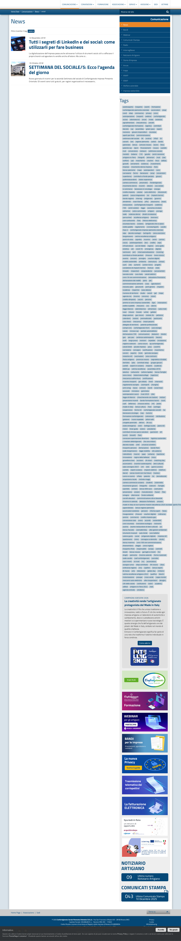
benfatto (126, 362)
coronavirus (139, 113)
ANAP (125, 75)
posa (149, 347)
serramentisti (160, 271)
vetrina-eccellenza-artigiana (145, 236)
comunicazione (144, 334)
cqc (132, 129)
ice (148, 195)
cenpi (152, 173)
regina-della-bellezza (141, 457)
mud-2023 (145, 394)
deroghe (162, 580)
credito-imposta (129, 192)
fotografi (141, 157)
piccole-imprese (140, 347)
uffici (146, 202)
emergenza (149, 249)
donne (153, 306)
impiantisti (135, 271)
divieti (125, 552)
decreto (125, 129)
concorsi (134, 258)
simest (161, 261)
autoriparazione (128, 116)
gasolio (147, 154)
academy (158, 583)
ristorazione (162, 302)
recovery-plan (128, 287)
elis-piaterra (156, 451)
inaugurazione (128, 514)
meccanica (137, 321)
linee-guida (134, 429)
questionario (127, 539)
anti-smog (127, 388)
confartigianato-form (141, 328)
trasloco (156, 473)
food (149, 407)
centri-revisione (158, 154)
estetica (126, 249)
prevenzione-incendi (130, 400)
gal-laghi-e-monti (148, 552)
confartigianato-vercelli (152, 410)
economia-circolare (154, 208)
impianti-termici (157, 195)
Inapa (125, 70)
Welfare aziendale (130, 85)
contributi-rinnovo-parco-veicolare (135, 432)
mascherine (140, 160)
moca (154, 457)
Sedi (156, 4)
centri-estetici (133, 208)
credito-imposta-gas (148, 517)
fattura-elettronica (149, 220)
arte (133, 571)
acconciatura (151, 561)
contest (134, 489)
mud (158, 157)
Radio (125, 45)
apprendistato (128, 508)
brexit (164, 202)
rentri (155, 239)
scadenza (126, 290)
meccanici (140, 306)
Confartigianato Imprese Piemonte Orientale (20, 4)
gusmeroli (154, 432)
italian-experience (145, 179)
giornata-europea (151, 353)
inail (124, 151)
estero (142, 429)
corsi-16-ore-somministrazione (134, 277)
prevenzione (127, 492)
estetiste (159, 119)
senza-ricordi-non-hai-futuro (140, 473)
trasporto (138, 107)
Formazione (103, 4)
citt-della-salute (129, 583)
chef (137, 445)
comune (142, 388)
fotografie (143, 486)
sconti (125, 435)
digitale (158, 249)
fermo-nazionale (160, 555)
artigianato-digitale (148, 536)
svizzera (140, 224)
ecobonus (144, 164)
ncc (143, 561)
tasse (135, 388)
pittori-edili (150, 419)
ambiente (142, 261)
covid (125, 113)
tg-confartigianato (156, 344)
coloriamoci (150, 416)
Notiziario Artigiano (131, 55)
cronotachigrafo (152, 227)
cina (140, 568)
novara (155, 148)
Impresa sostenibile (131, 90)
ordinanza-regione (129, 568)
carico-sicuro (142, 344)
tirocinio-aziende (145, 555)
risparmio (135, 290)
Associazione (118, 4)
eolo (147, 467)
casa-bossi (127, 321)
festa (164, 511)
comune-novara (145, 145)
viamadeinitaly (141, 530)
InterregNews (129, 50)
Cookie (151, 922)
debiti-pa (126, 369)
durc (146, 242)
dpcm (136, 148)
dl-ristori (149, 460)
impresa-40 (162, 536)
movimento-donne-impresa (141, 167)
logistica (148, 126)
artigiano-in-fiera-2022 (138, 587)
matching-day (159, 460)
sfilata (139, 476)
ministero (135, 391)
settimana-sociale (155, 151)
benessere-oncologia (130, 413)
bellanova (132, 404)
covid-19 (139, 249)
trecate (138, 312)
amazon (160, 501)
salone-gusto (128, 536)
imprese (126, 167)
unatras (148, 138)
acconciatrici (127, 463)
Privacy (151, 919)
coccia (125, 242)
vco (147, 306)
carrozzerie (127, 173)
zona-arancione (159, 233)
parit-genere (150, 287)
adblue (125, 587)
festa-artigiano (128, 359)
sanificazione (147, 350)
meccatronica (141, 123)
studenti (149, 482)
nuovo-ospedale (137, 419)
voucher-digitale (150, 514)
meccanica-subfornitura (131, 378)
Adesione (144, 4)
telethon (162, 470)
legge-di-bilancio (129, 397)
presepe (139, 577)
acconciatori (155, 110)
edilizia (163, 160)
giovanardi (139, 287)
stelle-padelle (128, 227)
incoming (159, 252)
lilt (142, 138)
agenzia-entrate (129, 590)
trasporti (140, 116)
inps (142, 413)
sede (124, 214)
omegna (126, 495)
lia (164, 410)
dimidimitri (127, 202)
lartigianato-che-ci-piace (155, 224)
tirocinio (137, 296)
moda (151, 119)
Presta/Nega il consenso (17, 936)
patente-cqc (127, 148)
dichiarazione (143, 448)
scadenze (158, 366)
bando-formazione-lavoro (149, 400)
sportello (126, 489)
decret (125, 473)
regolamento (139, 227)
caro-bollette (154, 533)
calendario (126, 318)
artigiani (151, 211)
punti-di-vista (128, 239)
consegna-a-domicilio (149, 539)
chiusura (149, 255)
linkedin (126, 271)
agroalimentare (128, 123)
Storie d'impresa (130, 60)
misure (131, 312)
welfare (126, 160)
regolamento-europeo (131, 385)
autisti (153, 142)
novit (163, 400)
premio (125, 517)
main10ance (137, 202)
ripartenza (160, 454)
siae (163, 157)
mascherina (159, 350)
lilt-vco (149, 423)
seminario (126, 252)
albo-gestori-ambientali (157, 530)
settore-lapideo (146, 372)
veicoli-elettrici (150, 274)
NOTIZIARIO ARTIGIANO (133, 865)
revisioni (143, 340)
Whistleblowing (151, 924)
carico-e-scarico (129, 476)
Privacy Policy (122, 934)
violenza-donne (134, 214)
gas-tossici (140, 315)
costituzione (141, 583)
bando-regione (128, 198)
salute (125, 331)
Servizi (132, 4)
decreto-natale (128, 445)
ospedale (152, 340)
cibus (162, 565)
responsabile (141, 549)
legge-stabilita (144, 451)
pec (150, 280)
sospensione (127, 410)
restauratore (127, 205)
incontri (142, 186)
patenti (125, 195)
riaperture (154, 375)
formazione (156, 107)
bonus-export (157, 568)
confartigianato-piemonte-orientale (136, 110)
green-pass (150, 129)
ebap (131, 113)
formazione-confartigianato (133, 416)
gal (155, 293)
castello (163, 148)
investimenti (155, 164)
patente (147, 476)
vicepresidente (146, 271)
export (159, 129)
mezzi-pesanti (148, 321)
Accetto (161, 930)
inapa (139, 170)
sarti (124, 265)
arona (140, 520)
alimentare (152, 309)
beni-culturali (158, 463)
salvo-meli (162, 309)
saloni (150, 583)
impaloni (160, 287)
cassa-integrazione (138, 195)
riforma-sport (155, 511)
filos (163, 492)
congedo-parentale (130, 423)
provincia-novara (142, 359)
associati (126, 391)
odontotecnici (135, 119)
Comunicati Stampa (131, 39)
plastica (126, 372)
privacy (148, 113)
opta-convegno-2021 (131, 467)
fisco (157, 160)
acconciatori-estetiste (131, 511)
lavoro (156, 145)
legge (143, 208)
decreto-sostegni (134, 233)
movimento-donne (130, 186)
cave (124, 312)
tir (161, 138)
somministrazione (143, 135)
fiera (162, 145)
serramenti (135, 164)
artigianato (148, 198)
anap (164, 110)
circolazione (161, 340)
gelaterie (126, 419)
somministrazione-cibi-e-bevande (149, 498)
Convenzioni (87, 4)
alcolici (161, 539)
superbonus (127, 176)
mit (153, 404)
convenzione (133, 151)
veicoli (149, 293)
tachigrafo (147, 233)
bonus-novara (135, 552)
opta (133, 362)
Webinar (126, 34)
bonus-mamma (128, 542)
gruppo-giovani (156, 362)
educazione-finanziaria (157, 277)
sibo (152, 394)
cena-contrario (151, 356)
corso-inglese (148, 546)
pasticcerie (158, 318)
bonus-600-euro (146, 489)
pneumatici (144, 182)
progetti (158, 265)
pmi (134, 252)
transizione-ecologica (144, 523)
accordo (147, 520)
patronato (126, 145)
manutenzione (147, 492)
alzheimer (126, 211)
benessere (144, 173)
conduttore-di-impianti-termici (134, 268)
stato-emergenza (129, 426)
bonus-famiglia (160, 372)
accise (125, 119)
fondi (151, 381)
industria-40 (127, 356)
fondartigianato (155, 182)
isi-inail (136, 561)
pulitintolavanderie (129, 179)
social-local (158, 388)
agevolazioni (155, 284)
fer (159, 552)
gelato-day (151, 571)
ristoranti (157, 523)
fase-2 (125, 230)
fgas (153, 302)
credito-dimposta (129, 299)
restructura (152, 261)
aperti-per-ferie (128, 135)
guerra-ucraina (157, 467)
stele (157, 268)
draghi (125, 555)
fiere (139, 435)
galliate (153, 312)
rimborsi (161, 571)
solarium (152, 486)
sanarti (125, 142)
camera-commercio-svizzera (133, 482)
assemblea (140, 129)
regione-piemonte (142, 142)
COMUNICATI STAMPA (143, 887)
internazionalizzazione (146, 252)
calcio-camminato (139, 211)
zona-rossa (127, 375)
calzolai (139, 192)
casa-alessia (146, 290)
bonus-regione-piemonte (145, 508)
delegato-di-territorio (130, 325)
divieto (163, 334)
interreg (139, 198)
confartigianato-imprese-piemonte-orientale (146, 230)
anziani (137, 492)
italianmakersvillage (141, 375)
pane (145, 280)
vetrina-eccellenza (138, 369)
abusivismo (155, 202)
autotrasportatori (136, 242)
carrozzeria (127, 350)
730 (124, 208)
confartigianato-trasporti (144, 205)
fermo (135, 173)
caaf (124, 404)
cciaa (147, 284)
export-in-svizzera (137, 366)
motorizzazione (128, 577)
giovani (158, 176)
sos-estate (159, 186)
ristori (125, 429)
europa (150, 549)
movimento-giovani (130, 486)
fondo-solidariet (147, 495)
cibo (130, 265)
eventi (147, 107)
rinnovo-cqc (134, 331)
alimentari (150, 157)
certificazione (147, 378)
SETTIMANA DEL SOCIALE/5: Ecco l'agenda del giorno (72, 69)
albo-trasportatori (150, 580)
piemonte (133, 555)
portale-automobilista (149, 331)
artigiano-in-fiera (129, 157)
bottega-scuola (149, 426)
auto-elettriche (150, 192)
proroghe (142, 258)
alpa (124, 233)
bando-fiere (155, 448)
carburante (135, 372)
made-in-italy (128, 407)
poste (159, 404)
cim (142, 467)
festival (150, 268)
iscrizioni (140, 460)
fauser (157, 492)
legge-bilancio (128, 309)
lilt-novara (154, 565)
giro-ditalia (142, 381)
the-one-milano (149, 441)
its (153, 476)
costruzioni (158, 489)
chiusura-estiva (143, 404)
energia (157, 189)
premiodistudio (146, 318)
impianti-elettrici (150, 470)
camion (161, 239)
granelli (125, 164)
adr (132, 249)
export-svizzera (136, 470)
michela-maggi (144, 479)
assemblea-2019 (154, 369)
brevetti (133, 435)
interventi (158, 381)
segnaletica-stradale (158, 359)
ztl (161, 432)
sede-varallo (127, 558)
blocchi (161, 574)
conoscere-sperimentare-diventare (136, 438)
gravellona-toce (128, 460)
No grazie (174, 930)
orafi (124, 340)
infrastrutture (128, 246)
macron (137, 454)
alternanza (135, 495)
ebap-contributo (142, 565)
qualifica (153, 574)
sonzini (125, 353)
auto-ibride (143, 533)
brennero (154, 217)
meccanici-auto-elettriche (132, 580)
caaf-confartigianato (141, 558)
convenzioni (161, 173)
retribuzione (160, 416)
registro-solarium (129, 344)
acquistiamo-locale (130, 479)
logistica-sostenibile (158, 438)
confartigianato (159, 116)
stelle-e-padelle (128, 306)
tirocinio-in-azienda (130, 501)
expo (159, 242)
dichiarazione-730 (129, 334)
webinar (148, 116)
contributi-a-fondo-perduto (144, 176)
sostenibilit (157, 520)
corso (156, 113)
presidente (151, 429)
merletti (126, 154)
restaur (162, 397)
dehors (141, 423)
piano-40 (161, 426)
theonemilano (128, 546)
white (146, 312)
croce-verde (149, 577)
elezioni (150, 186)
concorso (145, 296)
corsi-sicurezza (128, 523)
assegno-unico (128, 565)
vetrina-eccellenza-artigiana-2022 (135, 574)
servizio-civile (128, 274)
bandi (150, 388)
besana (158, 337)
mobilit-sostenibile (130, 261)
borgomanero (128, 236)
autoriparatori (149, 170)
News (37, 11)
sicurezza (152, 132)
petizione (159, 315)
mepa (161, 293)
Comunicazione (69, 4)
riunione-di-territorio (130, 293)
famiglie (161, 486)
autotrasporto (128, 107)
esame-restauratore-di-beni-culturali (144, 527)
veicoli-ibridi (127, 347)
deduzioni (155, 334)
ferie (155, 167)
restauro (143, 151)
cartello (125, 470)
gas (124, 337)
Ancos (125, 65)
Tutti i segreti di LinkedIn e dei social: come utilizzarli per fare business (72, 44)
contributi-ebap (142, 362)
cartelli (125, 366)
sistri (140, 426)
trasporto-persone (129, 448)
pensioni (144, 511)
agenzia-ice (127, 296)
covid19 (157, 347)
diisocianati (162, 192)
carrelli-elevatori (129, 498)
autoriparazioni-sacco (131, 394)
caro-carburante (129, 220)
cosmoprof (145, 385)
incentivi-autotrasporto (142, 463)
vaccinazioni (139, 356)
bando (160, 142)
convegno (136, 350)
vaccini (140, 299)
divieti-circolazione (149, 214)
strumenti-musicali (130, 533)
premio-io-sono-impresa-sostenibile (136, 302)
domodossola (161, 476)
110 (140, 154)
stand (153, 296)
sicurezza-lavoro (129, 224)
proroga (159, 211)
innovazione (127, 457)
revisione (126, 132)
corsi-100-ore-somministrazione (149, 542)
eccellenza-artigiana (141, 217)
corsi (158, 170)
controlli (159, 549)
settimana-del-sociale (131, 138)
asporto (133, 353)
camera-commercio (130, 182)
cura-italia (139, 274)
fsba (138, 220)
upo (132, 160)
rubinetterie (127, 454)
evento (125, 258)
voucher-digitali (153, 258)
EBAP (125, 80)
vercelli (151, 123)
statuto (135, 318)
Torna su (152, 911)
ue (161, 527)
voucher (150, 160)
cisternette (159, 482)
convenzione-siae (129, 520)
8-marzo (126, 571)
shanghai (154, 385)
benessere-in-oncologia (143, 189)
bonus (135, 145)
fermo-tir (138, 410)
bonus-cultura (140, 407)
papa (143, 454)
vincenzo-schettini (148, 445)
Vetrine (164, 4)
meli (151, 587)
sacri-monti (127, 561)
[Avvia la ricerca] (167, 11)
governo (158, 198)
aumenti (137, 265)
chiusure (139, 514)
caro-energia (156, 328)
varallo (163, 227)
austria (125, 527)
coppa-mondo (161, 577)
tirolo (140, 353)
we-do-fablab (140, 246)
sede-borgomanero (130, 451)
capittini (147, 568)
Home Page (15, 11)
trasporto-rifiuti (128, 549)
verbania (151, 454)
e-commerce (127, 189)
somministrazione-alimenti (133, 284)
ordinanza (161, 514)
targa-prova (133, 340)
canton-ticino (147, 265)
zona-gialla (160, 246)
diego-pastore (128, 315)
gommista (145, 391)
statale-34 (150, 315)
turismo (149, 413)
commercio (135, 517)
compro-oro (127, 328)
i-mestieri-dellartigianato (132, 441)
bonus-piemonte (129, 170)
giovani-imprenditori (139, 132)
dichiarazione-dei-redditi (132, 280)
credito (152, 242)
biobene (134, 154)
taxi (132, 142)
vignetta (138, 239)
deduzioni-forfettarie (147, 501)
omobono (140, 590)
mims (136, 539)
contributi (157, 126)
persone (148, 299)
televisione (141, 571)
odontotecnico (140, 309)
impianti (149, 366)
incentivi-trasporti (129, 381)
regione (150, 246)
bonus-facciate (128, 530)
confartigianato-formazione (133, 126)
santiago (157, 407)
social (31, 31)
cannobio (155, 558)
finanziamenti (146, 148)
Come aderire (144, 643)
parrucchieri (127, 217)
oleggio (138, 546)
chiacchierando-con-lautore (147, 397)
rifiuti (156, 138)
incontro (147, 239)
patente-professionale (149, 325)
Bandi (125, 29)
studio (142, 293)
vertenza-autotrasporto (145, 337)
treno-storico (159, 255)
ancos (144, 119)
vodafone (158, 205)
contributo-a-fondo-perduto (133, 255)
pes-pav (131, 337)
